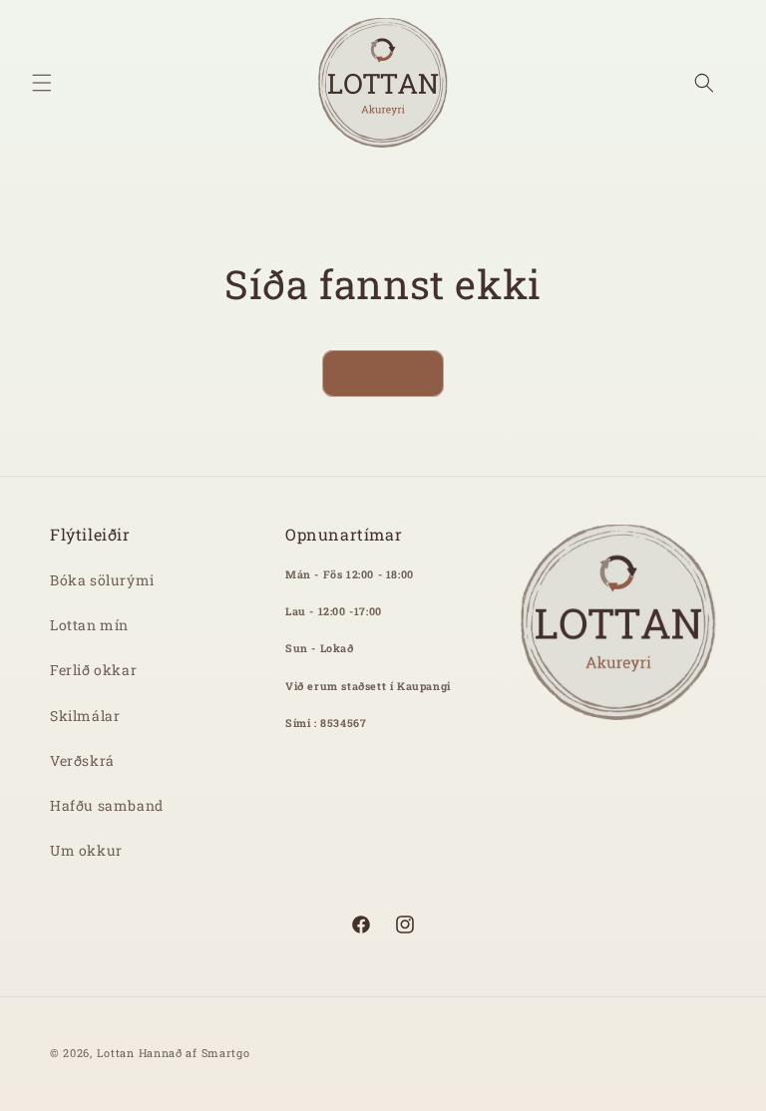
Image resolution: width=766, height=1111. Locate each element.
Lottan (116, 1052)
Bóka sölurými (102, 579)
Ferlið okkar (93, 669)
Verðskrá (82, 760)
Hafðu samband (107, 805)
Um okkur (86, 850)
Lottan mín (89, 624)
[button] (42, 83)
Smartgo (225, 1052)
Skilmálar (85, 715)
